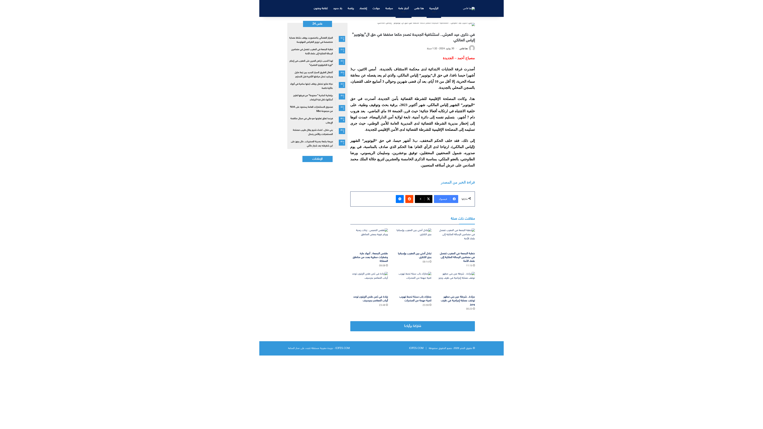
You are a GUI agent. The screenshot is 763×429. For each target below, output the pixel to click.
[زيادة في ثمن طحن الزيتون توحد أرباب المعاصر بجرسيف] (369, 282)
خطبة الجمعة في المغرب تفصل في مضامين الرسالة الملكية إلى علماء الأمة (457, 257)
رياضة (351, 8)
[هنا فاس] (469, 8)
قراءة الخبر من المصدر (458, 182)
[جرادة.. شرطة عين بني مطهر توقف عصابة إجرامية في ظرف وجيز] (456, 282)
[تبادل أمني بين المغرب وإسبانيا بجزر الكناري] (412, 239)
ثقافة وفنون (321, 8)
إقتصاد (363, 8)
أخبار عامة (403, 8)
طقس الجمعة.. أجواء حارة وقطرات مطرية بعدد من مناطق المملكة (370, 257)
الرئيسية (433, 8)
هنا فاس (419, 8)
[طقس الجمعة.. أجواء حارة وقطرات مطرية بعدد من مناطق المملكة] (369, 239)
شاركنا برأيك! (412, 326)
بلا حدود (337, 8)
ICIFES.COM (416, 348)
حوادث (376, 8)
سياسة (389, 8)
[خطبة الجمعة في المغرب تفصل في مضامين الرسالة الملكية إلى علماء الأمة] (456, 239)
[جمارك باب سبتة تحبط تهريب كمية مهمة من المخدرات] (412, 282)
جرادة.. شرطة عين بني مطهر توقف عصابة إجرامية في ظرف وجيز (458, 300)
